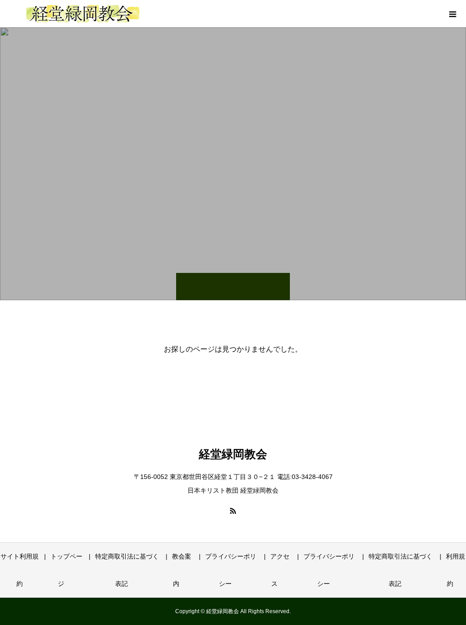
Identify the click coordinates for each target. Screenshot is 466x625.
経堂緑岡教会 (233, 454)
